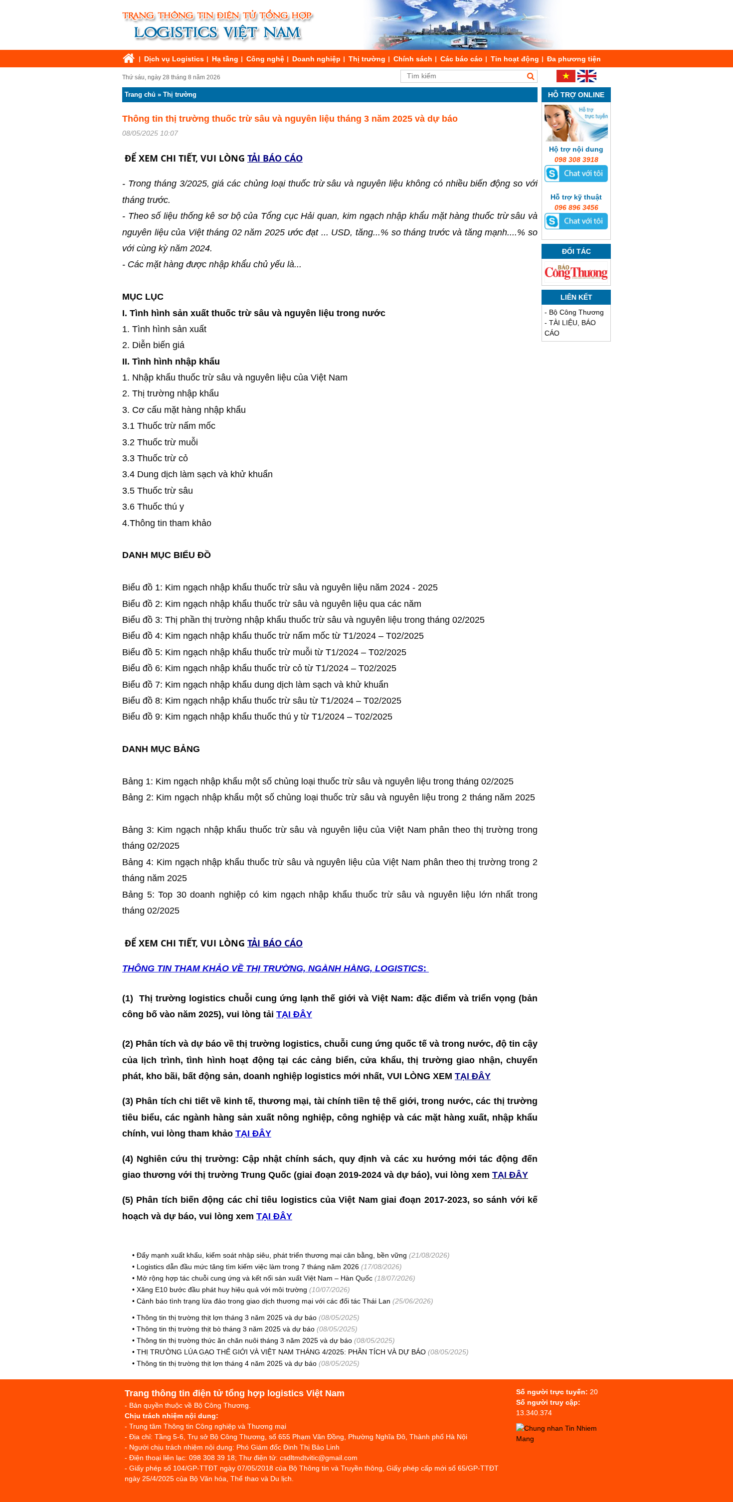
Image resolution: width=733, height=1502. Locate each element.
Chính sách (412, 59)
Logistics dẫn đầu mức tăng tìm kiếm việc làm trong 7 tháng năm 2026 (248, 1267)
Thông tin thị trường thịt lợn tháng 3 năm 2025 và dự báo (227, 1317)
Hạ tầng (225, 59)
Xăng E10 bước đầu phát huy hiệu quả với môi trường (222, 1290)
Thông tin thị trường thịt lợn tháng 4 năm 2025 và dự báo (227, 1363)
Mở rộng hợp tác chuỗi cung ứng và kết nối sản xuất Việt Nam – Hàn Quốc (254, 1278)
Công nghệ (265, 59)
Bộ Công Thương (576, 312)
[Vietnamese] (565, 80)
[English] (586, 80)
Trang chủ (140, 94)
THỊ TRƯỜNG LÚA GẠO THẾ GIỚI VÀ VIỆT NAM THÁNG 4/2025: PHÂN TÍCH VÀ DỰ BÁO (282, 1352)
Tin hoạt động (515, 59)
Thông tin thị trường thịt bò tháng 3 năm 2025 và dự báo (226, 1329)
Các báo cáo (461, 59)
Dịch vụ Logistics (174, 59)
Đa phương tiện (574, 59)
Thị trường (367, 59)
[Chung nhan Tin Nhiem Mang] (566, 1439)
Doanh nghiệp (316, 59)
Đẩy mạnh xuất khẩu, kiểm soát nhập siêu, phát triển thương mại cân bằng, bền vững (272, 1255)
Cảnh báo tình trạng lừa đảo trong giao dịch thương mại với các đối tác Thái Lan (263, 1301)
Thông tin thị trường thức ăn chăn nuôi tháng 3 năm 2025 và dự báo (244, 1340)
